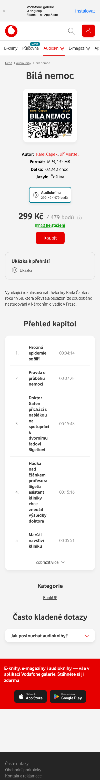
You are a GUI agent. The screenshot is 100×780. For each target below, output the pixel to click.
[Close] (3, 10)
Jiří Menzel (69, 154)
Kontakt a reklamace (23, 775)
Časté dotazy (16, 763)
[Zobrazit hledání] (71, 31)
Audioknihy (23, 63)
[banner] (11, 31)
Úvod (8, 63)
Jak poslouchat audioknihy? (39, 635)
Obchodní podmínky (23, 769)
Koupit (50, 238)
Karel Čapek (46, 154)
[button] (22, 270)
